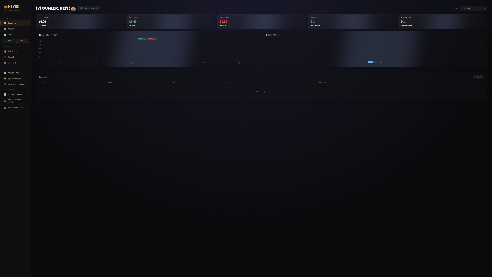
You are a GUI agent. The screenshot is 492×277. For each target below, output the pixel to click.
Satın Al (9, 57)
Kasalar (9, 28)
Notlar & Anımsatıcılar (14, 84)
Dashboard (10, 23)
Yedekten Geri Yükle (13, 107)
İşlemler (9, 34)
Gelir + (9, 41)
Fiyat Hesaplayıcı (12, 78)
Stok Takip (10, 62)
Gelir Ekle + (83, 8)
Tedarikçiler (10, 51)
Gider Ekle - (95, 8)
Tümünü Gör (478, 77)
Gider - (22, 41)
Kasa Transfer (11, 72)
